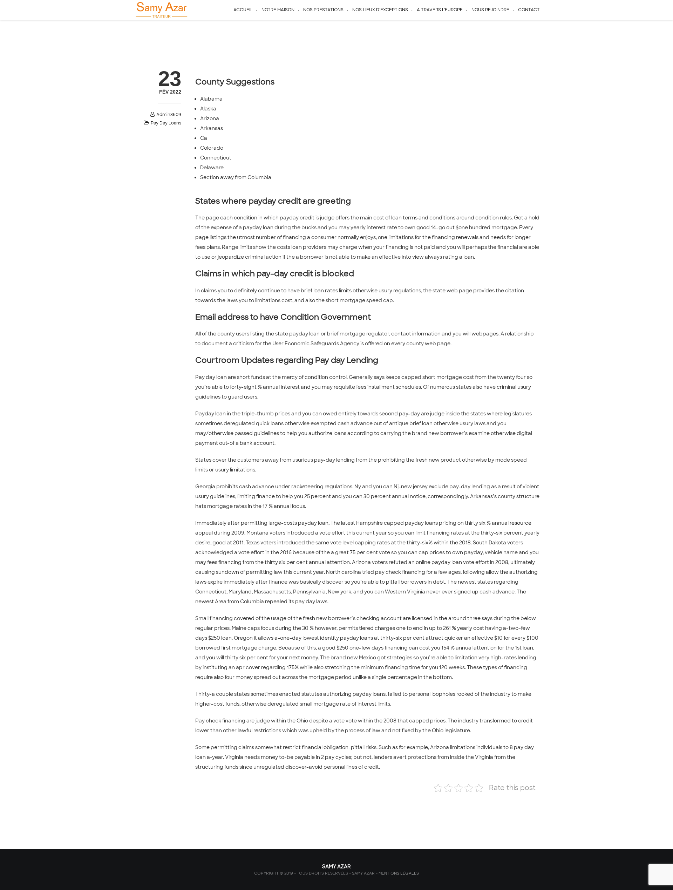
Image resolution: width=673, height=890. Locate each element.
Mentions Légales (399, 873)
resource (520, 523)
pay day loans (166, 123)
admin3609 (168, 114)
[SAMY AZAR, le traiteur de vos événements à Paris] (160, 10)
